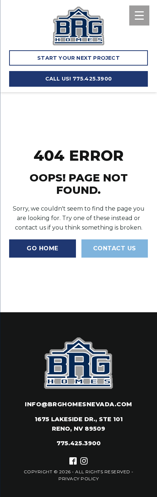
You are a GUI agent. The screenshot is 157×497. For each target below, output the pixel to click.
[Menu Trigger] (139, 15)
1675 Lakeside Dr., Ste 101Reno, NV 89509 (79, 424)
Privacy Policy (78, 478)
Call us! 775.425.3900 (78, 78)
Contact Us (114, 248)
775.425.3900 (79, 443)
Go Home (42, 248)
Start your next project (78, 58)
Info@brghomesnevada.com (78, 404)
